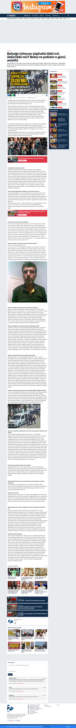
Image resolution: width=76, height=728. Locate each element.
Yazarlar (28, 15)
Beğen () (15, 683)
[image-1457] (27, 281)
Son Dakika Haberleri (33, 712)
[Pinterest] (12, 720)
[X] (10, 720)
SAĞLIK (64, 18)
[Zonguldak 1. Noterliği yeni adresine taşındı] (14, 645)
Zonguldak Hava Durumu (34, 706)
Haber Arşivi (32, 713)
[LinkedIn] (16, 720)
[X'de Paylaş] (10, 95)
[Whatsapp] (20, 720)
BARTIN (43, 18)
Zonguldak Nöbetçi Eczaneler (35, 705)
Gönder (10, 674)
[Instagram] (14, 720)
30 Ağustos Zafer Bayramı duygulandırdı (62, 93)
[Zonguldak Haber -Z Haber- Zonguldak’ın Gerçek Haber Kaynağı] (11, 15)
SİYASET (57, 18)
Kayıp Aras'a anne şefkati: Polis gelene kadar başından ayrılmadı (13, 638)
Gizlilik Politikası (48, 706)
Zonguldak (60, 74)
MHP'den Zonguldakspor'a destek (61, 98)
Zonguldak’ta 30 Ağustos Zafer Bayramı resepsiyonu (63, 82)
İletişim (41, 15)
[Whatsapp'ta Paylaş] (12, 95)
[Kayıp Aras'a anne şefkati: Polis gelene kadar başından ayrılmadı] (14, 633)
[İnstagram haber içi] (38, 6)
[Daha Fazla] (14, 95)
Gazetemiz (48, 15)
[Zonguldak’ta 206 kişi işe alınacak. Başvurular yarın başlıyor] (27, 645)
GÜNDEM (21, 18)
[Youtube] (18, 720)
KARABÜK (48, 18)
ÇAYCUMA (38, 18)
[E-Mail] (15, 623)
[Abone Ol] (47, 95)
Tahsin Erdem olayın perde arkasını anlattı (62, 104)
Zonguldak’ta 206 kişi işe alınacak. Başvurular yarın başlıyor (26, 650)
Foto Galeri (35, 15)
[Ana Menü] (68, 18)
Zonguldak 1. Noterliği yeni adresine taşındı (13, 650)
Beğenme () (20, 683)
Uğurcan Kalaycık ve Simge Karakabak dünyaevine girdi (62, 87)
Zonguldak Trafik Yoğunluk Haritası (36, 708)
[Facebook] (8, 720)
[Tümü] (67, 71)
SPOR (61, 18)
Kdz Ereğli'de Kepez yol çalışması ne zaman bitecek (40, 650)
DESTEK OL (56, 15)
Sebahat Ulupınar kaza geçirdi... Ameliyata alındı (40, 638)
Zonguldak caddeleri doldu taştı (62, 76)
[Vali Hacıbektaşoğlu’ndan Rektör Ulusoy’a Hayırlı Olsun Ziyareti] (27, 633)
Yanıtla (11, 683)
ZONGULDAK (26, 18)
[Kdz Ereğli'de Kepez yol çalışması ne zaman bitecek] (41, 645)
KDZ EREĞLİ (32, 18)
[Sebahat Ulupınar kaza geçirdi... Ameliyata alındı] (41, 633)
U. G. (9, 97)
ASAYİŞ (52, 18)
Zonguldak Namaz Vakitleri (35, 707)
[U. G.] (10, 621)
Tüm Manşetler (32, 711)
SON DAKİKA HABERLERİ (12, 18)
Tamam (68, 726)
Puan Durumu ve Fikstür (34, 709)
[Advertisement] (38, 34)
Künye (58, 705)
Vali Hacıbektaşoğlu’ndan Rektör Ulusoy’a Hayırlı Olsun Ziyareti (27, 638)
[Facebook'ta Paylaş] (8, 95)
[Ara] (68, 15)
